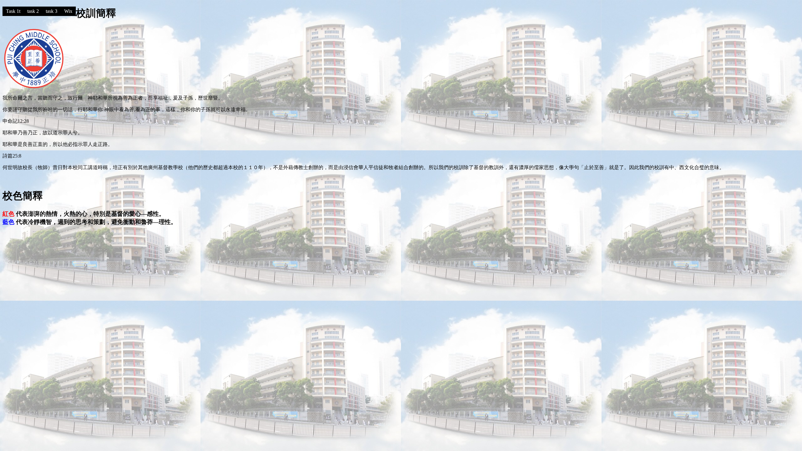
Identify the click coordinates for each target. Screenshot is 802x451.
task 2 (33, 11)
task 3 (51, 11)
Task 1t (13, 11)
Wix (68, 11)
